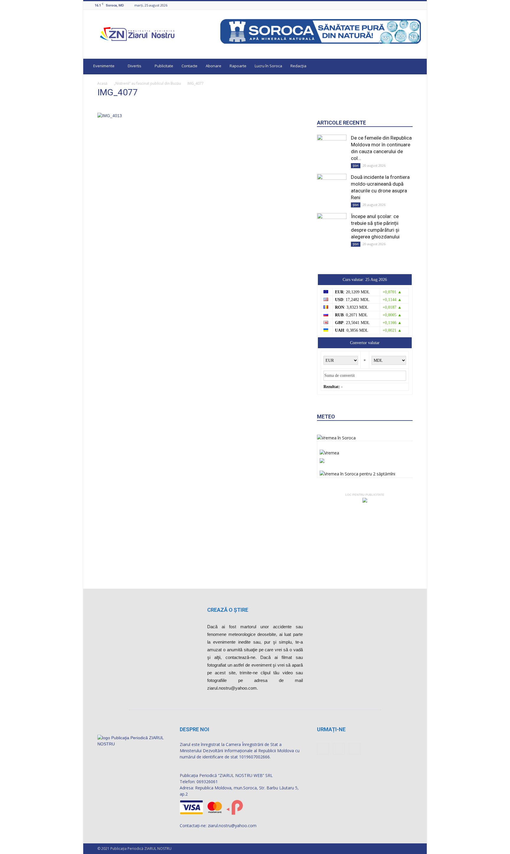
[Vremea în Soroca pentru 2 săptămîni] (357, 472)
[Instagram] (410, 5)
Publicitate (164, 65)
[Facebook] (403, 5)
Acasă (102, 83)
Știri (356, 165)
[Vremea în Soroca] (336, 438)
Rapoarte (238, 65)
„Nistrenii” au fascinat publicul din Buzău (147, 83)
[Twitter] (417, 5)
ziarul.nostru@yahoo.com (232, 825)
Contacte (189, 65)
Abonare (213, 65)
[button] (417, 67)
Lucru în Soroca (268, 65)
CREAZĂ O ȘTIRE (227, 610)
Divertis (134, 65)
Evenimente (104, 65)
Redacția (298, 65)
